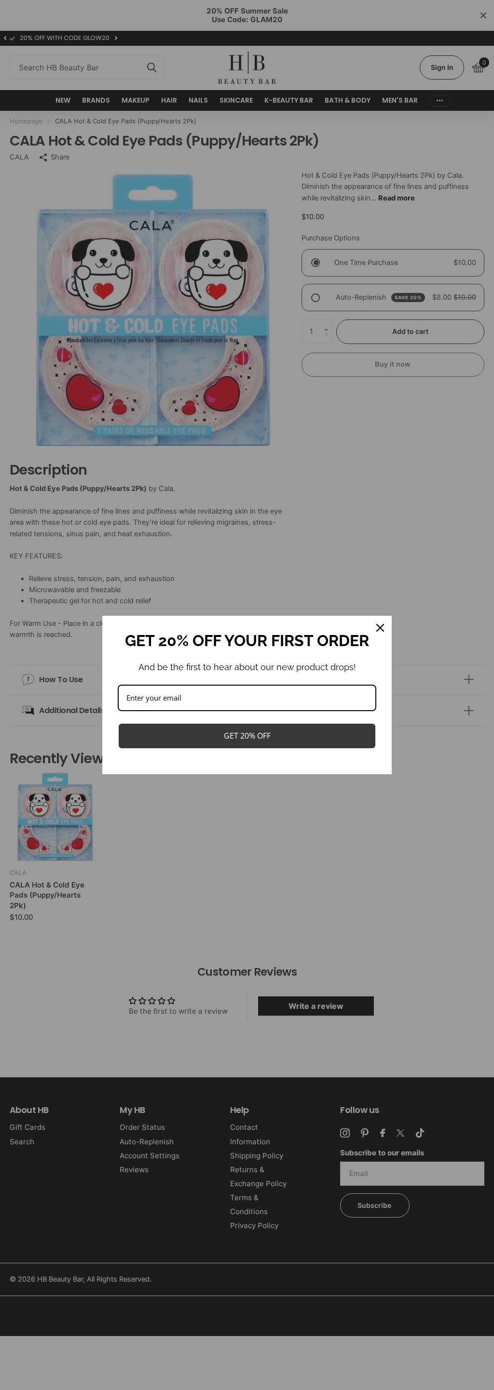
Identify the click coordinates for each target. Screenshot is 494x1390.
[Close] (380, 628)
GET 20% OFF (247, 735)
